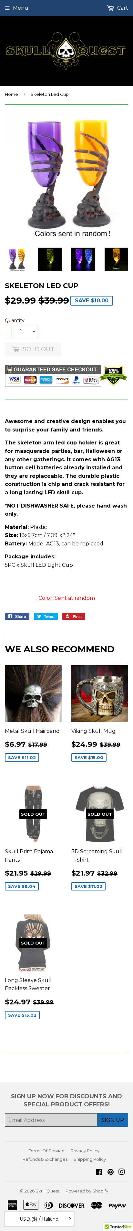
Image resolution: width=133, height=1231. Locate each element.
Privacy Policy (85, 1150)
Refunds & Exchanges (45, 1159)
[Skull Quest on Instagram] (121, 1172)
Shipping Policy (90, 1159)
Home (11, 94)
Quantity (15, 320)
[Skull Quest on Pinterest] (110, 1172)
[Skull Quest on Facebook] (99, 1172)
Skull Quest (47, 1190)
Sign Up (112, 1120)
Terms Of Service (47, 1150)
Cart (122, 8)
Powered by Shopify (87, 1190)
